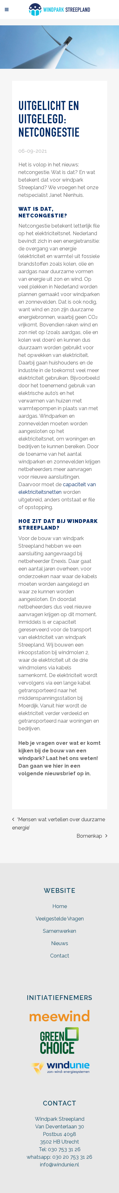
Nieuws (59, 943)
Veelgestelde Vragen (60, 919)
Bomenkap (89, 836)
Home (59, 906)
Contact (59, 956)
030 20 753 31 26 (72, 1157)
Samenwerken (59, 931)
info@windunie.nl (59, 1165)
